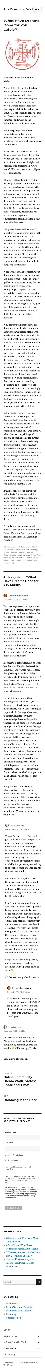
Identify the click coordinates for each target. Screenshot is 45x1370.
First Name (9, 1142)
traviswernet (17, 825)
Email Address (10, 1132)
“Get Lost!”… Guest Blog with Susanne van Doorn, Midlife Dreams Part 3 (20, 1263)
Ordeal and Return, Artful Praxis (22, 1248)
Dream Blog (10, 1354)
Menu (37, 9)
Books (7, 1330)
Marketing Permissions (14, 1155)
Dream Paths (10, 1336)
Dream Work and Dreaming (26, 550)
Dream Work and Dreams (14, 552)
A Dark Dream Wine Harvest (20, 1245)
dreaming (8, 558)
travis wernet (9, 563)
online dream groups (12, 560)
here (14, 1198)
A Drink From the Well (15, 1342)
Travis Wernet (12, 547)
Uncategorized (10, 555)
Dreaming (29, 552)
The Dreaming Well (18, 9)
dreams (15, 558)
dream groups (24, 555)
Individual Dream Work (28, 558)
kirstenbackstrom (18, 595)
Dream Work (9, 550)
